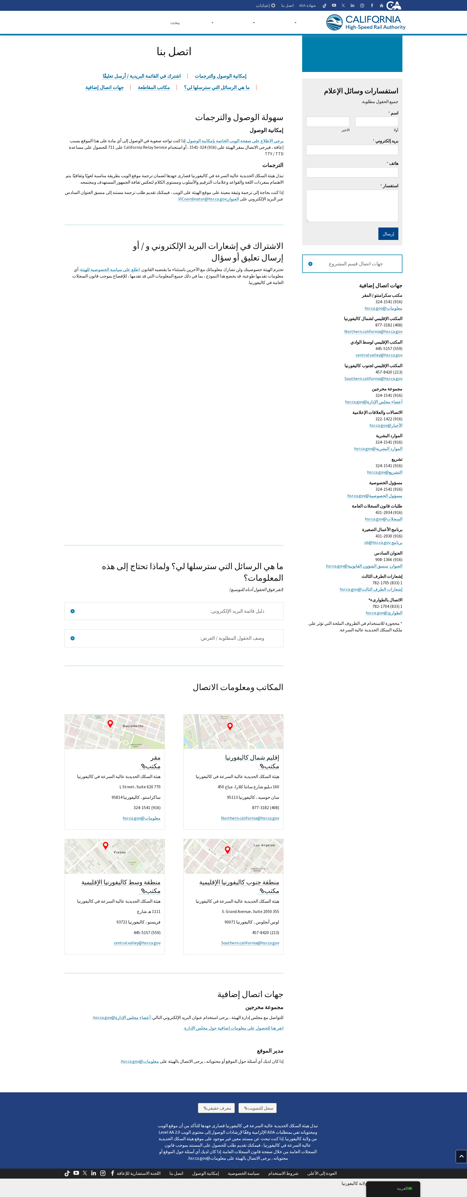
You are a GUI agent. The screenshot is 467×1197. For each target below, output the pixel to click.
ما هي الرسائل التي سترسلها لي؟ (217, 87)
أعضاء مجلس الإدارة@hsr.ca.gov (122, 1017)
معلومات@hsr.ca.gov (142, 818)
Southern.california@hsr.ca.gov (250, 942)
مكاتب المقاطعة (154, 87)
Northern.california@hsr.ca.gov (250, 818)
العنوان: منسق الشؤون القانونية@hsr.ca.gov (364, 566)
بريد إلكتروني (385, 140)
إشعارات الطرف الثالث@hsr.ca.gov (371, 589)
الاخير (345, 130)
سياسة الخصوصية (243, 1173)
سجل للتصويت (255, 1108)
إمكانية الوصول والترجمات (220, 76)
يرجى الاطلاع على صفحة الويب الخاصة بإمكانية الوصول (235, 140)
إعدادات (263, 5)
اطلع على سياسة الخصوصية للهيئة (110, 269)
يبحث (175, 22)
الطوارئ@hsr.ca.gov (384, 612)
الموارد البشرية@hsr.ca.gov (378, 448)
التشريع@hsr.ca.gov (384, 472)
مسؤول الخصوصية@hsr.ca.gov (374, 495)
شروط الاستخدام (283, 1173)
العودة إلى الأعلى (322, 1173)
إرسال (388, 233)
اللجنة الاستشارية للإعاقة (139, 1173)
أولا (396, 130)
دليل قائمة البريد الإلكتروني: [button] (237, 611)
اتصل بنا (287, 5)
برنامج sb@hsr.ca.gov (383, 542)
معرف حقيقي (214, 1108)
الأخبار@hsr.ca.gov (385, 425)
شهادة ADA (307, 5)
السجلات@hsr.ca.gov (383, 519)
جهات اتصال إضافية (104, 87)
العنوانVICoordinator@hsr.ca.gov (208, 199)
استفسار (389, 185)
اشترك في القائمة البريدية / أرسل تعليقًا (141, 76)
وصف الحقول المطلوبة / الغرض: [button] (232, 638)
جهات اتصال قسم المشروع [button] (356, 264)
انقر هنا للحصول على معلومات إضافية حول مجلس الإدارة (233, 1028)
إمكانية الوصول (205, 1173)
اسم (393, 113)
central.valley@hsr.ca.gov (137, 942)
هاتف (392, 163)
